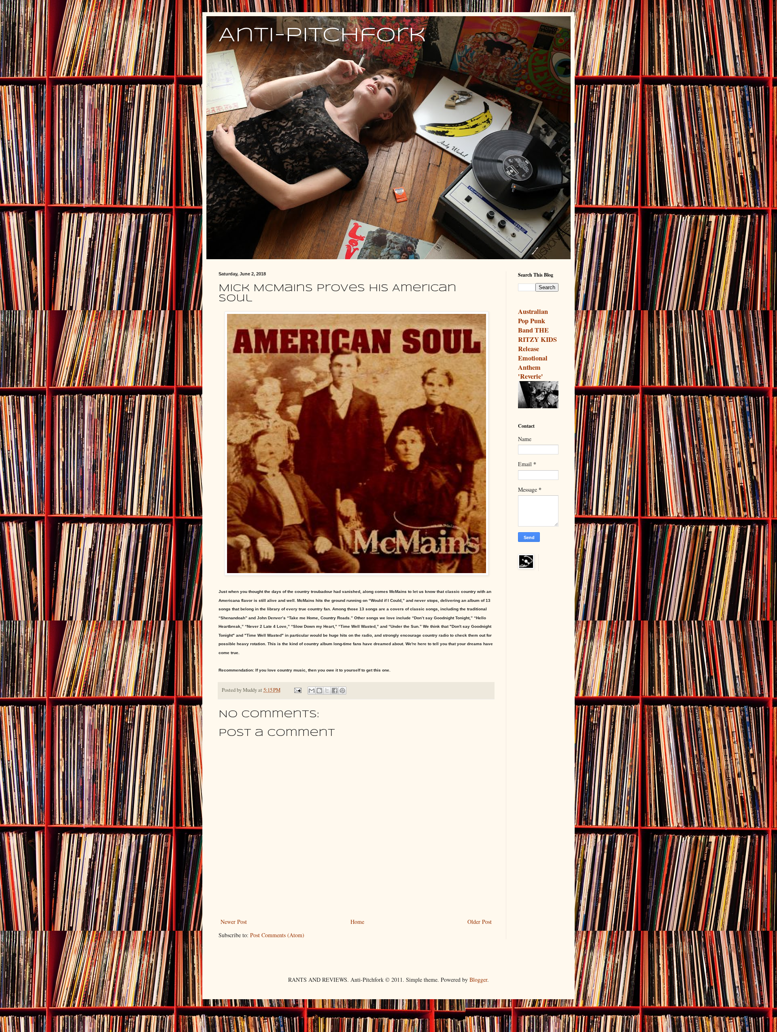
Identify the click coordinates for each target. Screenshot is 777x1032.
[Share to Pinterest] (342, 691)
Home (357, 921)
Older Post (479, 921)
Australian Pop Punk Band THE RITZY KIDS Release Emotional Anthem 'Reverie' (537, 344)
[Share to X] (327, 691)
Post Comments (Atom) (277, 935)
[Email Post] (297, 690)
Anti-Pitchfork (322, 35)
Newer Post (234, 921)
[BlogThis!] (319, 691)
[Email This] (312, 691)
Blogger (478, 979)
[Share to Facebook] (335, 691)
